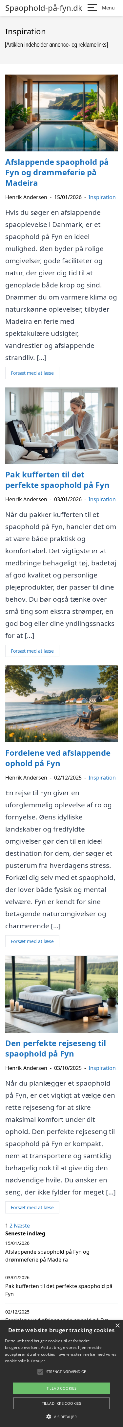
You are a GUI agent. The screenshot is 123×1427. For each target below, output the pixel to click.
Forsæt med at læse (32, 373)
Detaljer (38, 1360)
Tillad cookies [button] (62, 1388)
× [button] (117, 1325)
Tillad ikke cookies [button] (61, 1403)
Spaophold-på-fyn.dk (43, 8)
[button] (61, 1416)
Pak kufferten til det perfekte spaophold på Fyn (59, 1290)
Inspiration (102, 197)
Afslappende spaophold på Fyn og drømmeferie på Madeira (47, 1255)
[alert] (61, 1373)
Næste (22, 1225)
